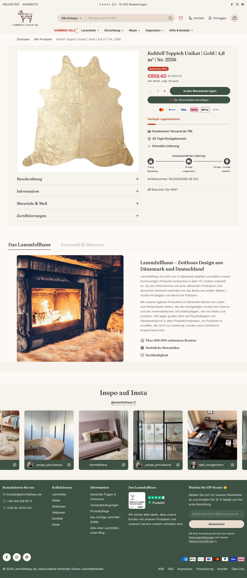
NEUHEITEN (11, 4)
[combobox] (116, 18)
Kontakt (222, 569)
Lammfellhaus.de (25, 569)
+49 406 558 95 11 (19, 501)
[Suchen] (170, 18)
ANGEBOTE (30, 4)
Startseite (23, 39)
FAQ (170, 569)
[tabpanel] (123, 308)
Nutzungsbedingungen (201, 537)
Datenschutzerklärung (201, 541)
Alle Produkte (43, 39)
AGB (161, 569)
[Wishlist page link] (181, 18)
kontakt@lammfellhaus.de (24, 494)
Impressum (184, 569)
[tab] (29, 245)
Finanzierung (204, 569)
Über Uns (238, 569)
